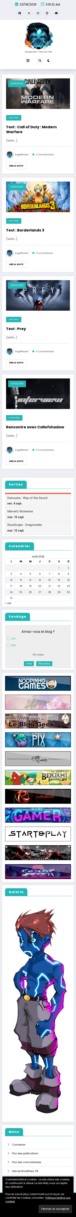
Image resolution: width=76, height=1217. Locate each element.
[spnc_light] (48, 60)
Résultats (44, 663)
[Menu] (28, 60)
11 (21, 580)
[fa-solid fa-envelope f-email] (56, 13)
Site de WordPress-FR (25, 1171)
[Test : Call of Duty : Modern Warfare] (38, 93)
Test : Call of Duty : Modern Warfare (31, 129)
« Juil (8, 603)
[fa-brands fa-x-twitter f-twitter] (29, 13)
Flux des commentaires (26, 1162)
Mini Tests (13, 117)
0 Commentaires (45, 351)
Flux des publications (25, 1153)
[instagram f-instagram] (38, 13)
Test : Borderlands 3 (25, 230)
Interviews (14, 418)
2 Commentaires (45, 154)
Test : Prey (16, 328)
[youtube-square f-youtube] (47, 13)
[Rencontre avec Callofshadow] (38, 393)
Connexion (19, 1144)
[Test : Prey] (38, 295)
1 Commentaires (44, 253)
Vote (29, 663)
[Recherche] (40, 60)
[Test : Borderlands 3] (38, 196)
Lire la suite (16, 165)
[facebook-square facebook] (20, 13)
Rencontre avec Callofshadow (35, 427)
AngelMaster (21, 154)
